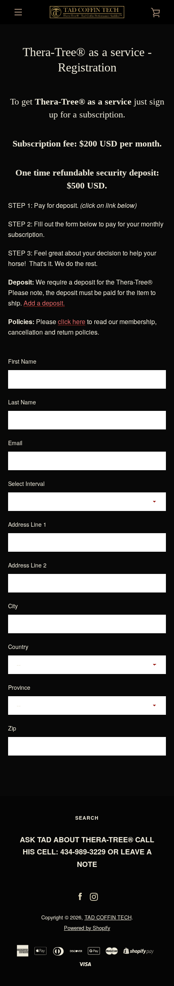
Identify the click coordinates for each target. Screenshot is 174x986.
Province (19, 687)
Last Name (22, 402)
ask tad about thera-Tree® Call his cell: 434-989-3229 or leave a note (87, 852)
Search (87, 817)
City (13, 606)
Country (18, 647)
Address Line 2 (27, 565)
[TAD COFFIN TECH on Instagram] (94, 895)
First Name (22, 361)
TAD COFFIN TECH (108, 917)
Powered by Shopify (87, 928)
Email (15, 443)
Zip (12, 728)
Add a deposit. (44, 303)
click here (71, 321)
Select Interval (26, 483)
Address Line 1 (27, 524)
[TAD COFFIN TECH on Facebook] (80, 895)
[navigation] (18, 12)
